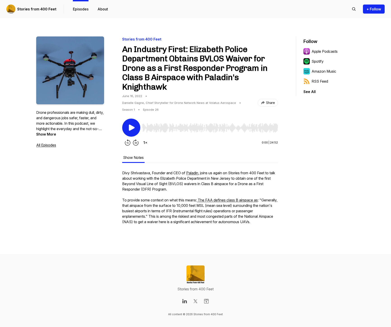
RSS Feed (320, 81)
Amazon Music (324, 71)
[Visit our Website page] (206, 301)
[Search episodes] (354, 9)
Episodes (80, 9)
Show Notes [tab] (133, 157)
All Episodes (46, 145)
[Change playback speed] (145, 142)
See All (309, 91)
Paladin (192, 173)
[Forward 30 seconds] (136, 142)
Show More (46, 134)
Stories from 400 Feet (36, 9)
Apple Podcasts (325, 51)
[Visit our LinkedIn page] (184, 301)
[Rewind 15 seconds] (127, 142)
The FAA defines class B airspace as (227, 200)
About (103, 9)
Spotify (318, 61)
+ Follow (374, 9)
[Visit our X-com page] (195, 301)
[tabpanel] (200, 199)
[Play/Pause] (131, 128)
